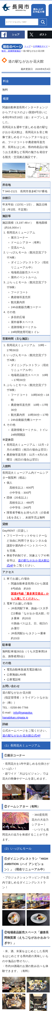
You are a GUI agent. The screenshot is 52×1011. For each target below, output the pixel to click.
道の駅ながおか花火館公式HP (21, 735)
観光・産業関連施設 (11, 51)
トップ (27, 46)
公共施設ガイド (40, 46)
